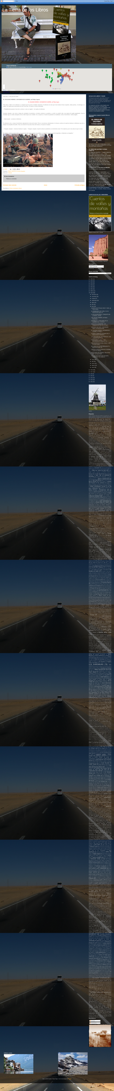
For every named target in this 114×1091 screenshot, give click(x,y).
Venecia (103, 986)
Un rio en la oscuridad (104, 971)
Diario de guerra (96, 540)
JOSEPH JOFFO (100, 696)
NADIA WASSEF (97, 836)
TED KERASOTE (99, 939)
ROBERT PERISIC (101, 896)
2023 (91, 285)
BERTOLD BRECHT (97, 477)
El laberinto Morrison (97, 573)
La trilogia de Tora (105, 743)
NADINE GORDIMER (106, 836)
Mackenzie (104, 786)
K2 (91, 703)
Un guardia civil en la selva (100, 968)
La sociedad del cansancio (97, 742)
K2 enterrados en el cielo (98, 703)
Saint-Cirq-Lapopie (93, 907)
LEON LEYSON (91, 759)
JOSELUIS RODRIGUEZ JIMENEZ (95, 695)
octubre (93, 298)
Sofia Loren (91, 926)
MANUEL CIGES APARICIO (100, 791)
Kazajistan (93, 708)
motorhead (99, 833)
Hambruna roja (100, 646)
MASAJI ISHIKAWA (106, 809)
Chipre (109, 507)
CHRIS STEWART (100, 508)
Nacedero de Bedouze (105, 834)
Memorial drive (96, 814)
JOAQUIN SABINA (106, 685)
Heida (110, 647)
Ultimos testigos (96, 963)
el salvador (96, 584)
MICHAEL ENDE (101, 822)
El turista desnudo (103, 589)
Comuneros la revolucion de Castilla (95, 519)
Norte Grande (101, 846)
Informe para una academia (105, 667)
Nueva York (95, 849)
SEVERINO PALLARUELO (95, 915)
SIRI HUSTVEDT (106, 924)
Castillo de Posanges (106, 498)
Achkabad (90, 424)
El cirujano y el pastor (105, 561)
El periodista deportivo (106, 582)
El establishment (96, 566)
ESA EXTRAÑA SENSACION (104, 606)
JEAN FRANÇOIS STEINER (100, 680)
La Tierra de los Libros (25, 9)
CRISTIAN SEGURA (92, 524)
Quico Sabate (108, 880)
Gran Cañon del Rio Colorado (99, 640)
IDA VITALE (101, 662)
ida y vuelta (107, 662)
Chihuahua (109, 506)
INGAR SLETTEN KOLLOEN (94, 668)
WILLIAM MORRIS (100, 1008)
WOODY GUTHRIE (99, 1011)
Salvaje (108, 907)
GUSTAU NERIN (97, 645)
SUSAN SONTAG (92, 931)
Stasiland (102, 927)
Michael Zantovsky (101, 823)
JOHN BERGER (108, 686)
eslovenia (108, 609)
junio (93, 306)
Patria (90, 861)
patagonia (108, 860)
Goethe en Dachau (102, 639)
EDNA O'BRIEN (92, 550)
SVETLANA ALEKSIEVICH (95, 932)
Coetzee (105, 513)
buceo (108, 488)
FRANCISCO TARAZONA (96, 622)
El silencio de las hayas (106, 585)
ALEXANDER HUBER (100, 435)
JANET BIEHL (104, 677)
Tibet (94, 945)
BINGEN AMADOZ (102, 481)
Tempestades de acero (94, 940)
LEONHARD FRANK (98, 760)
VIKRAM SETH (107, 996)
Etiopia (101, 613)
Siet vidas (99, 919)
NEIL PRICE (96, 843)
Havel (97, 647)
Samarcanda (91, 909)
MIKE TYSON (92, 826)
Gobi (95, 639)
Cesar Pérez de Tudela (93, 503)
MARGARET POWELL (98, 797)
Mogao (90, 829)
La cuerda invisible (104, 720)
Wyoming (108, 1011)
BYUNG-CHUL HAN (104, 490)
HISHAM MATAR (92, 656)
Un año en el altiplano (101, 964)
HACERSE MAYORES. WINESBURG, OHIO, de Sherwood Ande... (100, 328)
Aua (105, 466)
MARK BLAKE (93, 806)
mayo (93, 359)
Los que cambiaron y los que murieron (97, 779)
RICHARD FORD (92, 891)
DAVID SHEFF (101, 533)
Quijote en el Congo (94, 882)
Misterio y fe (107, 828)
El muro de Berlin (99, 579)
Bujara (96, 490)
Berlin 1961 (99, 475)
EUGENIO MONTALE (107, 613)
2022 (91, 287)
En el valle (97, 599)
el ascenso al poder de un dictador (103, 556)
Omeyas (102, 851)
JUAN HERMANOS (106, 699)
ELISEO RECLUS (98, 594)
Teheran (107, 939)
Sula (109, 930)
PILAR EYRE (107, 873)
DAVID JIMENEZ (107, 532)
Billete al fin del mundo (106, 480)
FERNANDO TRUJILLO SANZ (95, 619)
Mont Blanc (108, 829)
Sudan (90, 930)
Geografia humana (95, 634)
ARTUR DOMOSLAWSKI (98, 464)
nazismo (94, 842)
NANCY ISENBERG (100, 837)
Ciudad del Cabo (99, 513)
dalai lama (97, 530)
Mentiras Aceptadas (98, 816)
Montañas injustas (99, 830)
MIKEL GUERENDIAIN (107, 826)
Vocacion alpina (99, 1001)
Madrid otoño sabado (102, 787)
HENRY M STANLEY (92, 653)
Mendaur (90, 816)
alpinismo (92, 442)
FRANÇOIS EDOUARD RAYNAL (104, 623)
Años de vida (107, 458)
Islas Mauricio (102, 673)
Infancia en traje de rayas (93, 667)
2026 (91, 279)
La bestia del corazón (93, 716)
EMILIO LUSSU (102, 595)
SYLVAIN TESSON (102, 935)
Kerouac (90, 709)
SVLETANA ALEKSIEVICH (105, 934)
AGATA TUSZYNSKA (103, 425)
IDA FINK (95, 662)
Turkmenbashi (91, 962)
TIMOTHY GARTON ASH (93, 950)
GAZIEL (108, 630)
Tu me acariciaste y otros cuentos (102, 960)
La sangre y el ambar (105, 741)
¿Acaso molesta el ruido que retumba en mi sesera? (98, 415)
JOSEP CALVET (107, 695)
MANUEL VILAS (107, 793)
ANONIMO (100, 454)
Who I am (106, 1006)
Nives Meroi (102, 845)
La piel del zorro (106, 737)
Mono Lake (101, 829)
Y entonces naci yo (101, 1012)
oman (98, 851)
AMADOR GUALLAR (99, 442)
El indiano (103, 572)
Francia (96, 620)
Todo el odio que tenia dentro (102, 951)
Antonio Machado (107, 455)
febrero (93, 365)
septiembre (94, 300)
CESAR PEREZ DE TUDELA (102, 502)
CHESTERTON (91, 506)
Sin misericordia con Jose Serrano (95, 924)
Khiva (102, 709)
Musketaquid (91, 834)
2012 (91, 381)
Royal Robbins (107, 901)
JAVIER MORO (102, 679)
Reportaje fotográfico (98, 889)
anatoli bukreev (91, 446)
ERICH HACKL (97, 605)
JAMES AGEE (98, 675)
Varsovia (99, 985)
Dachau (91, 530)
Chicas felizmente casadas (101, 506)
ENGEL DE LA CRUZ (92, 603)
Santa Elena (104, 909)
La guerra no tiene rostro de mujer (96, 726)
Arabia (95, 460)
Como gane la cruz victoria (96, 516)
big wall (90, 480)
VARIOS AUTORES (92, 985)
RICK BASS (100, 891)
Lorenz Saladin (91, 765)
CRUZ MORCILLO (106, 524)
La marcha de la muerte (94, 731)
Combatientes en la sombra (105, 515)
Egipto (99, 555)
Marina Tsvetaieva (107, 805)
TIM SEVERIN (107, 948)
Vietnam (10, 172)
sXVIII (91, 935)
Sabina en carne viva (93, 906)
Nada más (91, 836)
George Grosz (103, 634)
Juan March (91, 701)
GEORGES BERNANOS (99, 635)
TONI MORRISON (100, 952)
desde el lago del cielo (107, 537)
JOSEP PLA (91, 696)
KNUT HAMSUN (102, 712)
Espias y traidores (106, 611)
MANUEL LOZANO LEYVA (102, 792)
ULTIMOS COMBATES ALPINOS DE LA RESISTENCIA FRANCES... (100, 334)
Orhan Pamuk (92, 852)
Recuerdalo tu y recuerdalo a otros (99, 885)
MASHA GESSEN (92, 810)
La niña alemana (97, 734)
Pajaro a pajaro (103, 855)
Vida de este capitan (99, 994)
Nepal (101, 843)
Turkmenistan (98, 962)
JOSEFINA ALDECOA (94, 693)
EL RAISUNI (92, 583)
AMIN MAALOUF (106, 443)
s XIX (101, 904)
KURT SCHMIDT (95, 713)
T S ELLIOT (96, 936)
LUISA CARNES (106, 785)
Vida (92, 994)
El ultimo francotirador (102, 590)
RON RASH (99, 900)
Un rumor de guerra (20, 171)
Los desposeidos (105, 770)
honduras (105, 660)
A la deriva (102, 421)
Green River (92, 641)
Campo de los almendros (101, 492)
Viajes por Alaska (100, 991)
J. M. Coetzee (107, 674)
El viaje (94, 591)
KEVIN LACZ (96, 709)
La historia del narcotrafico (104, 727)
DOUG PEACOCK (94, 547)
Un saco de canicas (92, 974)
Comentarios (94, 1023)
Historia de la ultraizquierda (101, 656)
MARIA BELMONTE (102, 802)
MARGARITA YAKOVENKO (101, 800)
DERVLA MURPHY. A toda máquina (95, 537)
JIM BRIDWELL (97, 684)
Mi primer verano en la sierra (101, 820)
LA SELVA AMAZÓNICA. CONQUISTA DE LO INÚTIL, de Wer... (100, 315)
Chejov (98, 504)
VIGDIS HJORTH (98, 996)
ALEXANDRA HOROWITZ (103, 437)
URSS (90, 982)
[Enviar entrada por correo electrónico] (10, 169)
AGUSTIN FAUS (106, 426)
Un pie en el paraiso (93, 971)
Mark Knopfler (101, 806)
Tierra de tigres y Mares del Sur (95, 947)
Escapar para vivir (106, 608)
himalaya (108, 655)
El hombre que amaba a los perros (100, 569)
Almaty (94, 441)
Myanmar (97, 834)
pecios (102, 863)
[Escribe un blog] (15, 169)
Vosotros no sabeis (106, 1002)
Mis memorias (91, 828)
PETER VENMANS (106, 869)
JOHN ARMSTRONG (98, 686)
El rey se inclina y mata (100, 583)
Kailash (105, 703)
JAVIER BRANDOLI (106, 678)
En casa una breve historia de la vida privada (98, 597)
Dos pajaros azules (107, 546)
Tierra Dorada (105, 947)
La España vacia (104, 721)
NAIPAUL (92, 837)
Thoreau (90, 945)
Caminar (94, 492)
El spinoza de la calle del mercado (105, 587)
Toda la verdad (102, 950)
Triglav (102, 958)
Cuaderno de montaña (107, 525)
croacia (99, 524)
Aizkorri (90, 427)
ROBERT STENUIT (100, 897)
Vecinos (98, 986)
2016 (91, 373)
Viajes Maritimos (92, 991)
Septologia (106, 913)
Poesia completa (106, 877)
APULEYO (91, 460)
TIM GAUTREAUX (98, 948)
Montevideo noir (92, 832)
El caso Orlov (97, 560)
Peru (109, 867)
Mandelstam (97, 790)
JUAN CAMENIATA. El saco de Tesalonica (103, 698)
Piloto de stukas (92, 874)
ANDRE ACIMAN (107, 446)
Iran (89, 670)
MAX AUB (97, 811)
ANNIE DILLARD (92, 454)
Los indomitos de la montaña (100, 775)
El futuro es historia (96, 568)
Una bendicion (92, 976)
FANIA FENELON (106, 616)
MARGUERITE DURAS (93, 802)
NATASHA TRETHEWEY (105, 838)
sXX (95, 935)
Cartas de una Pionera (96, 498)
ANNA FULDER (97, 449)
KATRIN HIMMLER (107, 707)
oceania (100, 849)
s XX (108, 905)
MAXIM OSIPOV (104, 811)
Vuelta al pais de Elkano (93, 1003)
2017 (91, 371)
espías (99, 611)
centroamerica (91, 502)
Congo (96, 520)
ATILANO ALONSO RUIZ (98, 466)
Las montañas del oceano (93, 752)
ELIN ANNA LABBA (98, 593)
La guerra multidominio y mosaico (104, 725)
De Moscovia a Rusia (100, 535)
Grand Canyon (108, 640)
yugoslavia (96, 1017)
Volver (100, 1002)
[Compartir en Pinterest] (19, 169)
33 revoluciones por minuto (101, 419)
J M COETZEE (99, 674)
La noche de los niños (101, 736)
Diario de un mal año (106, 540)
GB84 (90, 632)
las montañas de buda (106, 749)
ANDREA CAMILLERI (94, 447)
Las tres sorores (98, 753)
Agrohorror (98, 426)
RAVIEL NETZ (103, 884)
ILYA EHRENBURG (96, 664)
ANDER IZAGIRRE (99, 446)
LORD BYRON (107, 764)
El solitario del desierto (93, 587)
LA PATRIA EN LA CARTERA (97, 737)
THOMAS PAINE (106, 943)
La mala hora (108, 730)
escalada (91, 607)
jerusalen (105, 681)
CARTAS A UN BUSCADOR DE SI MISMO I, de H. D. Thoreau (101, 350)
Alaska (104, 430)
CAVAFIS (102, 499)
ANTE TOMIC (107, 454)
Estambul (108, 612)
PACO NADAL (95, 855)
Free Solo (104, 628)
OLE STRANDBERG (101, 850)
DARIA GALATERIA (103, 531)
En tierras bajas (107, 602)
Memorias (102, 814)
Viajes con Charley (106, 990)
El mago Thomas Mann (93, 577)
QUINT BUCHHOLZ (103, 882)
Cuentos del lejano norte (101, 526)
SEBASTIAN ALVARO (101, 912)
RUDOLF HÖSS (92, 902)
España (90, 611)
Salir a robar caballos (102, 907)
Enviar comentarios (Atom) (16, 188)
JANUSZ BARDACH (97, 678)
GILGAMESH (104, 638)
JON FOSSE (93, 690)
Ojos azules (91, 850)
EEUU (95, 555)
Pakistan (109, 855)
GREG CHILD (100, 641)
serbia (110, 913)
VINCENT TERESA (92, 997)
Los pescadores (108, 778)
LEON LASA (107, 758)
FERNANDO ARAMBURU (104, 617)
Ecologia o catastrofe (105, 549)
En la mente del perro (98, 600)
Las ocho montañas (104, 752)
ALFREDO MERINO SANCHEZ (94, 440)
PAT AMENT (102, 860)
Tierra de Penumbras (96, 946)
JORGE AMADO (97, 691)
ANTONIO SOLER (98, 458)
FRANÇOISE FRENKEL (93, 624)
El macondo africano (106, 576)
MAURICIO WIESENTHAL (106, 810)
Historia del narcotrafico (99, 659)
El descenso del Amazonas (103, 564)
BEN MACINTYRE (100, 474)
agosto (93, 302)
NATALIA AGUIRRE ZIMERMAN (94, 838)
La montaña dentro (101, 732)
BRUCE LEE (107, 487)
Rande (108, 883)
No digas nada (108, 845)
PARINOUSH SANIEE (95, 858)
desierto (98, 539)
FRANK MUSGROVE (103, 624)
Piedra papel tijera (100, 873)
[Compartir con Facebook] (17, 169)
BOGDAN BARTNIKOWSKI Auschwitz (96, 485)
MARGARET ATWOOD (99, 796)
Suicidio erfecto (104, 930)
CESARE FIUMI (103, 503)
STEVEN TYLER (101, 929)
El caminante (91, 558)
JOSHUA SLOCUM (101, 697)
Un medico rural (99, 969)
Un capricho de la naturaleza (103, 965)
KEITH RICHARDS (100, 708)
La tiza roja (98, 743)
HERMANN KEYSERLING (100, 654)
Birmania (94, 484)
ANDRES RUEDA (97, 448)
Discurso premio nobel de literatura (102, 544)
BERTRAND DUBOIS (106, 477)
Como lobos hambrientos (106, 516)
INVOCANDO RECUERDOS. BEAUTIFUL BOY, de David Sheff (100, 353)
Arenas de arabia (102, 460)
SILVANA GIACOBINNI (93, 920)
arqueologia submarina (99, 463)
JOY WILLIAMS (108, 697)
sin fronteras (95, 922)
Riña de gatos (106, 891)
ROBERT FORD (99, 894)
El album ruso (104, 555)
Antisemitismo (91, 455)
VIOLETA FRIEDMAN (102, 997)
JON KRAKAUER (101, 690)
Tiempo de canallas (101, 945)
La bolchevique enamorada (104, 716)
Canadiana (92, 493)
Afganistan (91, 425)
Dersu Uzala (107, 536)
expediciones (97, 616)
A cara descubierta (94, 421)
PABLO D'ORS (104, 854)
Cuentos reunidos (97, 527)
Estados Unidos (101, 612)
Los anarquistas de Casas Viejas (102, 765)
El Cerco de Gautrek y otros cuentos (97, 169)
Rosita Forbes (99, 901)
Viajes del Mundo (6, 92)
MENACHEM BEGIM (106, 815)
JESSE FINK (97, 683)
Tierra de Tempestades (106, 946)
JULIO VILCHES (100, 702)
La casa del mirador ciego (93, 719)
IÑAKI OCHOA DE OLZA (102, 669)
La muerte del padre (99, 733)
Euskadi (99, 614)
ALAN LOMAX (98, 430)
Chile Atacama (100, 507)
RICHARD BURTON (105, 890)
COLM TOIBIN (107, 514)
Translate (99, 268)
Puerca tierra (96, 880)
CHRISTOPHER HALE (103, 510)
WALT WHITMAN (107, 1003)
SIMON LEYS (104, 920)
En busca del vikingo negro (105, 596)
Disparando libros (101, 545)
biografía (109, 481)
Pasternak (96, 860)
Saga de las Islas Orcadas (105, 906)
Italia (110, 673)
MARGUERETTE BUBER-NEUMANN (102, 801)
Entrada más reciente (9, 185)
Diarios (109, 541)
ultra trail (102, 963)
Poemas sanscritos (97, 877)
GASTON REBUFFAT (100, 630)
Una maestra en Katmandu (99, 978)
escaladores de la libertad (95, 608)
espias (94, 611)
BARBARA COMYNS (106, 471)
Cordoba (108, 521)
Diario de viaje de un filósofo (94, 541)
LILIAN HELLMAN (105, 763)
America (98, 443)
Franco (95, 623)
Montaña (91, 830)
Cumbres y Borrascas (106, 527)
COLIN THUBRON (98, 514)
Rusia (94, 903)
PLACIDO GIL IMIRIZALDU (98, 875)
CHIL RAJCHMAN (93, 507)
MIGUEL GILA (106, 824)
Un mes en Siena (107, 969)
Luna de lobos (91, 786)
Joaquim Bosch (97, 685)
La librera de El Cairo (101, 730)
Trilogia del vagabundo (102, 959)
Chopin (92, 508)
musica (106, 833)
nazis (90, 842)
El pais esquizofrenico (96, 582)
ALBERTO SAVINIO (94, 432)
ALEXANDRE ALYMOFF (105, 438)
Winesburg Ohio (93, 1009)
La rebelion (95, 739)
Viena (110, 995)
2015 (91, 375)
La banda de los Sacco (104, 714)
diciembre (94, 294)
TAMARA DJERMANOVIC (105, 936)
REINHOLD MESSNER (94, 888)
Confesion (90, 520)
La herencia (95, 727)
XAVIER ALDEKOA (92, 1012)
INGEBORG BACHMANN (106, 668)
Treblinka (100, 954)
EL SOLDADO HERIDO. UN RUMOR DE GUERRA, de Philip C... (100, 331)
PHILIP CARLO (103, 872)
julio (93, 304)
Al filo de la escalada (98, 427)
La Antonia (96, 714)
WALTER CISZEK (92, 1005)
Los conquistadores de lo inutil (100, 770)
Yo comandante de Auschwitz (101, 1014)
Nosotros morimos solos (98, 848)
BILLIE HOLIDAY (93, 481)
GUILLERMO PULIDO (93, 644)
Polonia (91, 878)
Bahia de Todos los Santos (98, 469)
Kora (90, 713)
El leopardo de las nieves (106, 573)
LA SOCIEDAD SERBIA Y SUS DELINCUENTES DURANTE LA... (99, 340)
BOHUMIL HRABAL (107, 485)
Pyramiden (103, 880)
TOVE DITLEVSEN (96, 953)
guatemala (108, 641)
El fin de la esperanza (106, 566)
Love (100, 784)
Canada (109, 492)
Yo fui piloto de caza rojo (104, 1015)
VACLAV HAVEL (92, 983)
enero (93, 367)
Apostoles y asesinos (93, 459)
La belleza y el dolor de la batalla (104, 715)
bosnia (90, 487)
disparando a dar (92, 545)
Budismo (91, 490)
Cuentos (92, 526)
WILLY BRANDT (108, 1008)
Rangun (90, 884)
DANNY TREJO (95, 531)
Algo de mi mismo (105, 440)
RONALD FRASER (106, 900)
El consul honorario (105, 563)
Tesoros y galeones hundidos (97, 941)
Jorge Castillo (104, 691)
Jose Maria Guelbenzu (104, 692)
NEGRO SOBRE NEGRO (102, 842)
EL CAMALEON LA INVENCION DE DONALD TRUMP (100, 557)
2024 (91, 283)
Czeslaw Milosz (92, 528)
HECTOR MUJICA (103, 647)
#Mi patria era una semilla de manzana (96, 418)
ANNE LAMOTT (100, 452)
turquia (104, 962)
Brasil (94, 487)
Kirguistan (90, 710)
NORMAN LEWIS (93, 846)
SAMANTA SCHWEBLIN (105, 908)
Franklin (109, 624)
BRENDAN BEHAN (100, 487)
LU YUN (105, 784)
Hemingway (97, 650)
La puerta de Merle (101, 738)
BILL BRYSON (96, 480)
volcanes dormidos (93, 1002)
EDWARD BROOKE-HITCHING (104, 552)
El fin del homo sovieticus (96, 567)
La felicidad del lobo (97, 724)
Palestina (100, 856)
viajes (101, 990)
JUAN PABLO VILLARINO (101, 701)
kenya (109, 708)
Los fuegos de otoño (98, 772)
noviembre (94, 296)
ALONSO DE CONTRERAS (102, 441)
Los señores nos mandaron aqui (100, 780)
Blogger (69, 1078)
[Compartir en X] (16, 169)
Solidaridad (98, 926)
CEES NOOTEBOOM (105, 501)
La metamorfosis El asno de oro (105, 731)
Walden (100, 1003)
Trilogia (106, 958)
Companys (92, 518)
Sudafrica (108, 929)
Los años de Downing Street (100, 766)
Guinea (90, 645)
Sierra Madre (93, 919)
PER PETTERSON (102, 867)
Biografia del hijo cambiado (97, 482)
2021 (91, 289)
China (105, 507)
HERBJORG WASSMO (102, 653)
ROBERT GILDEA (101, 895)
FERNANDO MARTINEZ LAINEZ (95, 618)
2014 (91, 377)
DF (102, 539)
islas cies (96, 673)
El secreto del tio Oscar (104, 584)
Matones (98, 810)
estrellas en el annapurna (93, 613)
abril (93, 361)
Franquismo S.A (93, 625)
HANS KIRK (92, 647)
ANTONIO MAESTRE (96, 457)
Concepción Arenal (106, 519)
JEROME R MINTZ (98, 681)
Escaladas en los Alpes (100, 607)
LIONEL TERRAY (93, 764)
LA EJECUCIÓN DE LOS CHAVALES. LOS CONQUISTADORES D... (101, 337)
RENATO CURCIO (103, 888)
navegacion (102, 839)
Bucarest (103, 488)
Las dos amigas (97, 749)
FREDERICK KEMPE (106, 627)
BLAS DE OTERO (106, 484)
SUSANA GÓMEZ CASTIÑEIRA (104, 931)
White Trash (98, 1006)
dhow (105, 539)
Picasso (94, 873)
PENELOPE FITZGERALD (101, 866)
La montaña (92, 732)
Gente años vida (104, 632)
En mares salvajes (99, 601)
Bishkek (99, 484)
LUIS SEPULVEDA (98, 785)
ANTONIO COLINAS (98, 455)
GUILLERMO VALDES (104, 644)
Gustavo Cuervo (105, 645)
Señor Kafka (100, 913)
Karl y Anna (99, 707)
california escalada (98, 491)
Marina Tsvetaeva (98, 805)
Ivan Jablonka (92, 674)
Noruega (90, 848)
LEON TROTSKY (100, 759)
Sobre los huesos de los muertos (104, 925)
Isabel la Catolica (102, 672)
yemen (109, 1013)
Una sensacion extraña (102, 980)
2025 (91, 281)
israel (107, 673)
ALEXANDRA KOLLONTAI (94, 438)
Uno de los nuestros (106, 981)
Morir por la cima (100, 832)
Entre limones (101, 603)
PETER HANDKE (98, 869)
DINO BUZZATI (103, 543)
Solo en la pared (105, 926)
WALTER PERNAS (101, 1005)
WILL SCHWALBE (105, 1007)
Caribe (105, 493)
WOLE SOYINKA (102, 1009)
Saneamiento (97, 909)
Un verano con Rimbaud (106, 975)
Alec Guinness (103, 432)
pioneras (102, 874)
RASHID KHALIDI (96, 884)
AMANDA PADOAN (107, 442)
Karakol (108, 704)
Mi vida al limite (96, 821)
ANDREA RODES (103, 447)
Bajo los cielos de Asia (99, 470)
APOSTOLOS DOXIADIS (105, 459)
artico (90, 464)
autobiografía (107, 467)
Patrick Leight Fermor (106, 861)
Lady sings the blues (105, 746)
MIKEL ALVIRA (99, 826)
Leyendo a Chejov (106, 760)
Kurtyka (101, 713)
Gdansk (94, 632)
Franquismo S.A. (103, 625)
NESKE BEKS (107, 843)
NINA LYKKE (105, 844)
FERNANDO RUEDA (106, 618)
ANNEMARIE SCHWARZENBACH (95, 453)
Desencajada (92, 539)
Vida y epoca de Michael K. (102, 995)
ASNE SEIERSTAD (103, 465)
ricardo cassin (94, 890)
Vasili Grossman (92, 986)
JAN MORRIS (105, 675)
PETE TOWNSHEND (101, 868)
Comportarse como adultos (102, 518)
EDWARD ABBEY (92, 552)
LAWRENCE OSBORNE (100, 755)
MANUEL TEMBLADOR (98, 793)
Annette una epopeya (106, 453)
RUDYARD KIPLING (100, 902)
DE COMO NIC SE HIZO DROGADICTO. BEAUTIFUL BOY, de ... (100, 347)
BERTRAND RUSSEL (92, 479)
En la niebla (106, 600)
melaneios (90, 814)
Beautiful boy (91, 474)
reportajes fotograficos (107, 889)
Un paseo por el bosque (94, 970)
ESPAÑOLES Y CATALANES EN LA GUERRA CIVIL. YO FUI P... (99, 321)
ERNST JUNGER (106, 605)
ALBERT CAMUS (98, 431)
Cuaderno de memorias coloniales (95, 525)
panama (105, 856)
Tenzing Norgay (104, 940)
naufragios (91, 839)
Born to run (106, 486)
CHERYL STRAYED (106, 504)
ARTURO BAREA (108, 464)
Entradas (93, 1020)
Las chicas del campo (106, 747)
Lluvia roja (101, 764)
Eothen (106, 603)
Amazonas (92, 443)
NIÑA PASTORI (96, 845)
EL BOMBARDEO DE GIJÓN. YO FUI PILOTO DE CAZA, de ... (100, 312)
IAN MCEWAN (102, 661)
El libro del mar (98, 576)
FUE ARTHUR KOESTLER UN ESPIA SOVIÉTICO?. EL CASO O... (99, 356)
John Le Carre (100, 687)
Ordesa (107, 851)
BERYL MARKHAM (103, 479)
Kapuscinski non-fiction (100, 704)
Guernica (91, 642)
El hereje (103, 568)
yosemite (91, 1017)
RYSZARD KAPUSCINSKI (104, 903)
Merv (96, 817)
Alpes (110, 441)
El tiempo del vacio (94, 588)
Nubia (105, 848)
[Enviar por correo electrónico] (13, 169)
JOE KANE (91, 686)
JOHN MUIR (108, 687)
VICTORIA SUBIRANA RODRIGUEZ (100, 992)
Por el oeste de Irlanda (100, 878)
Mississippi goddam (99, 828)
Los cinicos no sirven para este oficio (100, 769)
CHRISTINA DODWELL (99, 509)
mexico (99, 817)
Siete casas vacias (106, 919)
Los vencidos (102, 781)
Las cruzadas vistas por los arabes (97, 748)
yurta (100, 1017)
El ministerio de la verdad (98, 578)
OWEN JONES (96, 854)
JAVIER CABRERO (92, 679)
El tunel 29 (96, 589)
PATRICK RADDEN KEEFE (94, 862)
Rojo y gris (92, 900)
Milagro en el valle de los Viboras (96, 827)
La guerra (94, 725)
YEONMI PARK (91, 1014)
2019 (91, 292)
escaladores (109, 607)
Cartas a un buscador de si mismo (96, 497)
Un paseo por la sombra (105, 970)
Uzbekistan (108, 982)
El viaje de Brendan (101, 591)
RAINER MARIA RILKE (99, 883)
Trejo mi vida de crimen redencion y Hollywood (103, 956)
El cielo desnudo (96, 561)
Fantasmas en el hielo (93, 617)
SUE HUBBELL (96, 930)
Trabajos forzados (105, 953)
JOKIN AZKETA (108, 689)
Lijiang (97, 763)
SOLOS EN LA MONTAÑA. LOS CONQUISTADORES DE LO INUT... (100, 324)
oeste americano (107, 849)
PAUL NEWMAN (105, 862)
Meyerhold (105, 817)
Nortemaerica (107, 846)
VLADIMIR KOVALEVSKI (99, 1000)
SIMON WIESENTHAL (100, 921)
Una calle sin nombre (100, 976)
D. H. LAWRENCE (101, 528)
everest (104, 614)
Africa (96, 425)
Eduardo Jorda (101, 550)
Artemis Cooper (107, 463)
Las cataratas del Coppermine (94, 747)
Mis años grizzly (106, 827)
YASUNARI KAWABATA (101, 1013)
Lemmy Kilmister (99, 757)
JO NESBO (105, 684)
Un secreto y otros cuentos (103, 974)
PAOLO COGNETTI (97, 857)
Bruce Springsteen (93, 488)
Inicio (45, 185)
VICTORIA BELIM (108, 991)
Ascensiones (92, 465)
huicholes (95, 661)
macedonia (98, 786)
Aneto (106, 448)
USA (103, 982)
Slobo (95, 925)
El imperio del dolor (96, 572)
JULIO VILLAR (108, 702)
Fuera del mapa (96, 629)
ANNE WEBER (107, 452)
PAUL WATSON (97, 863)
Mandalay (90, 790)
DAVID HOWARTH (97, 532)
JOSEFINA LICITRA (105, 693)
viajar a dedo (100, 987)
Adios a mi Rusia (106, 424)
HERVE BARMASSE (99, 655)
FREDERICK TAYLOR (95, 628)
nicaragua (90, 844)
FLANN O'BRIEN (105, 619)
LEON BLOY (99, 758)
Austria (102, 467)
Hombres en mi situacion (98, 660)
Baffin (90, 469)
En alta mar (97, 596)
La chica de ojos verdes (104, 719)
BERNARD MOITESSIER (101, 476)
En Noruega (106, 601)
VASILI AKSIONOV (106, 985)
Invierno (91, 669)
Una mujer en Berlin (104, 979)
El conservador (97, 563)
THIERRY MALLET (97, 942)
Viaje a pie (96, 988)
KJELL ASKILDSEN (106, 710)
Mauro (91, 811)
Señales (94, 913)
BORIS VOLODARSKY (95, 486)
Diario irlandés (103, 541)
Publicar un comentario (11, 178)
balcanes (98, 471)
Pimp (98, 874)
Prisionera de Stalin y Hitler (100, 879)
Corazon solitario (102, 521)
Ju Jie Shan (92, 698)
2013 (91, 379)
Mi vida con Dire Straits (104, 821)
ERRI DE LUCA (92, 606)
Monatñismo (95, 829)
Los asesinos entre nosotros (100, 768)
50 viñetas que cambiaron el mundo (100, 420)
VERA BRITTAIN (92, 987)
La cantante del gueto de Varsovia (104, 718)
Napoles (108, 837)
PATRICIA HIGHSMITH (97, 861)
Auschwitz (97, 467)
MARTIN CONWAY (98, 809)
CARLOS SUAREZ (94, 496)
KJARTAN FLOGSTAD (98, 710)
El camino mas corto (100, 558)
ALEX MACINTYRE (100, 434)
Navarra (96, 839)
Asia (97, 465)
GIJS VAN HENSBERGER (94, 638)
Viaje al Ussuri (95, 990)
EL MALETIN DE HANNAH (104, 577)
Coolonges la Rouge (93, 521)
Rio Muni (93, 892)
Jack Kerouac (91, 675)
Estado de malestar (92, 612)
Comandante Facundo (93, 515)
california (90, 491)
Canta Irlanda (99, 493)
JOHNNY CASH (100, 689)
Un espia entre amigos (100, 966)
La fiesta (104, 724)
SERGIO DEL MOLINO (95, 914)
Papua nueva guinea (107, 857)
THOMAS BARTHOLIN (107, 942)
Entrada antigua (80, 185)
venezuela (108, 986)
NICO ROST (97, 844)
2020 (91, 290)
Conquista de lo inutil (104, 520)
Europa (92, 614)
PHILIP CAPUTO (12, 171)
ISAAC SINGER (92, 672)
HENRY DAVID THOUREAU (104, 651)
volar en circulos (107, 1001)
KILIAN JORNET (107, 709)
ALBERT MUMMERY (106, 431)
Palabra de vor (93, 856)
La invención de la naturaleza (102, 728)
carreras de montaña (106, 496)
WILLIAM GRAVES (92, 1008)
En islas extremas (104, 599)
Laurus (104, 753)
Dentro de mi (101, 536)
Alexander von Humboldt (100, 436)
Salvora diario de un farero (94, 908)
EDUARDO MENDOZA (105, 551)
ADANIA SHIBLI (98, 424)
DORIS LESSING (99, 546)
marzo (93, 363)
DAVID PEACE (92, 533)
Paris (104, 858)
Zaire (103, 1017)
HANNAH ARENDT (108, 646)
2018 (91, 369)
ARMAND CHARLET (97, 461)
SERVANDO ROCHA (106, 914)
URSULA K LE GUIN (97, 982)
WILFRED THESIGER (93, 1007)
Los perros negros (100, 778)
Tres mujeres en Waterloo (95, 957)
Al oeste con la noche (99, 429)
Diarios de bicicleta (94, 543)
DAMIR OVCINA (103, 530)
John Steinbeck (93, 689)
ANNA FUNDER (106, 449)
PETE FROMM (92, 868)
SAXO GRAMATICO (92, 912)
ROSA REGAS (91, 901)
